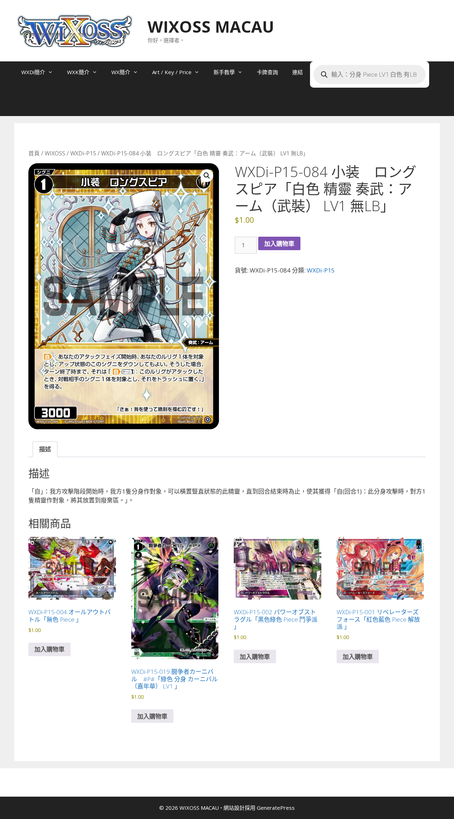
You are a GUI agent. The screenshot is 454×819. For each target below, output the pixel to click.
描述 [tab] (45, 449)
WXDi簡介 (33, 72)
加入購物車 (279, 244)
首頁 (34, 153)
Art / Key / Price (172, 72)
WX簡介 (120, 72)
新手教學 (224, 72)
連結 (297, 72)
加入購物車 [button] (49, 649)
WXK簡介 (78, 72)
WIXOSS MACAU (211, 26)
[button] (206, 175)
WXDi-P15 (83, 153)
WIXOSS (55, 153)
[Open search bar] (28, 105)
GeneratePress (276, 807)
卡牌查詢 (267, 72)
